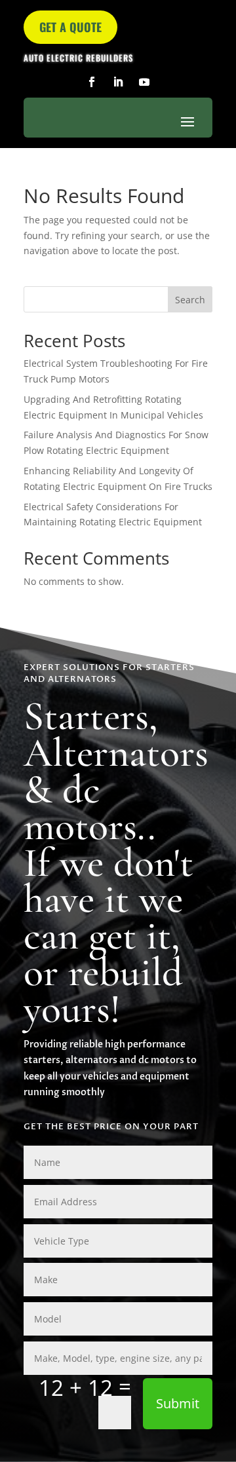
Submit (177, 1403)
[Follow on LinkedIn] (118, 81)
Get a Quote (70, 26)
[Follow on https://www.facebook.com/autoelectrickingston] (91, 81)
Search (190, 299)
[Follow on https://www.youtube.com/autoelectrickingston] (144, 81)
